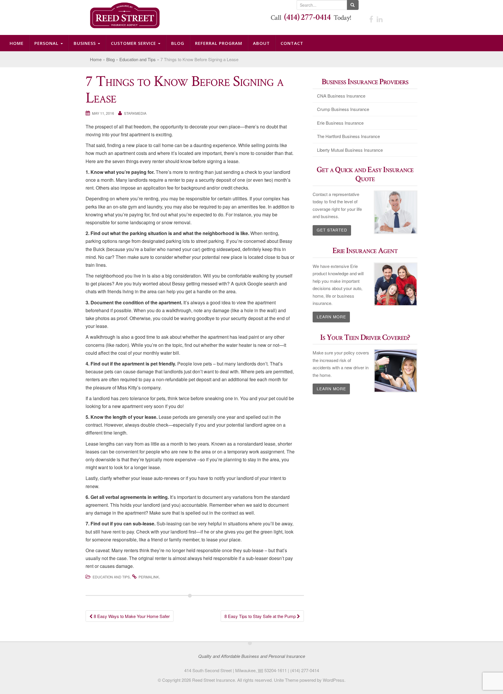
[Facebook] (371, 19)
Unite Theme (286, 680)
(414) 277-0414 (307, 17)
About (190, 43)
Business (62, 43)
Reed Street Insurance (213, 680)
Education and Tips (137, 59)
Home (12, 43)
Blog (131, 43)
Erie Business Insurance (340, 123)
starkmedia (135, 113)
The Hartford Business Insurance (348, 136)
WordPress (333, 680)
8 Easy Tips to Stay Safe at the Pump (260, 616)
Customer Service (98, 43)
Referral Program (160, 43)
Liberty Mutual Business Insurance (350, 150)
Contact (212, 43)
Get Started (332, 230)
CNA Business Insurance (341, 96)
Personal (34, 43)
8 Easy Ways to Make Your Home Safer (131, 616)
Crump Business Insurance (343, 109)
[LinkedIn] (380, 19)
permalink (149, 576)
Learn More (331, 316)
